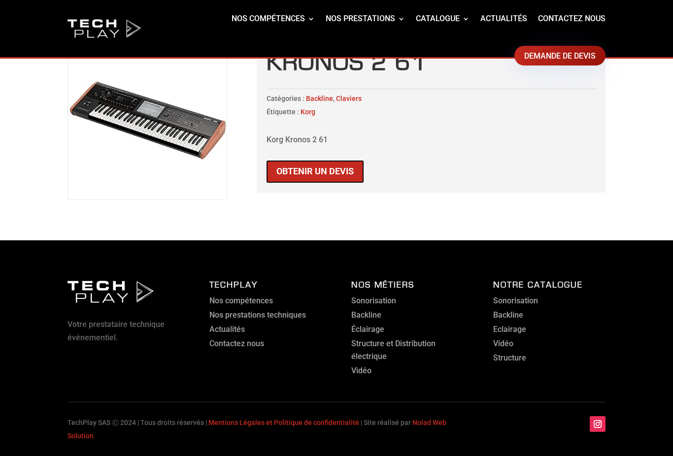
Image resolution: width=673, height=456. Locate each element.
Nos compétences (268, 18)
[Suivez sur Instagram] (598, 424)
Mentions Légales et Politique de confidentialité (283, 422)
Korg (308, 112)
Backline (319, 98)
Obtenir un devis (315, 171)
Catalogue (438, 18)
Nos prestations (360, 18)
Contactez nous (572, 18)
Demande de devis (560, 56)
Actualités (503, 18)
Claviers (349, 98)
